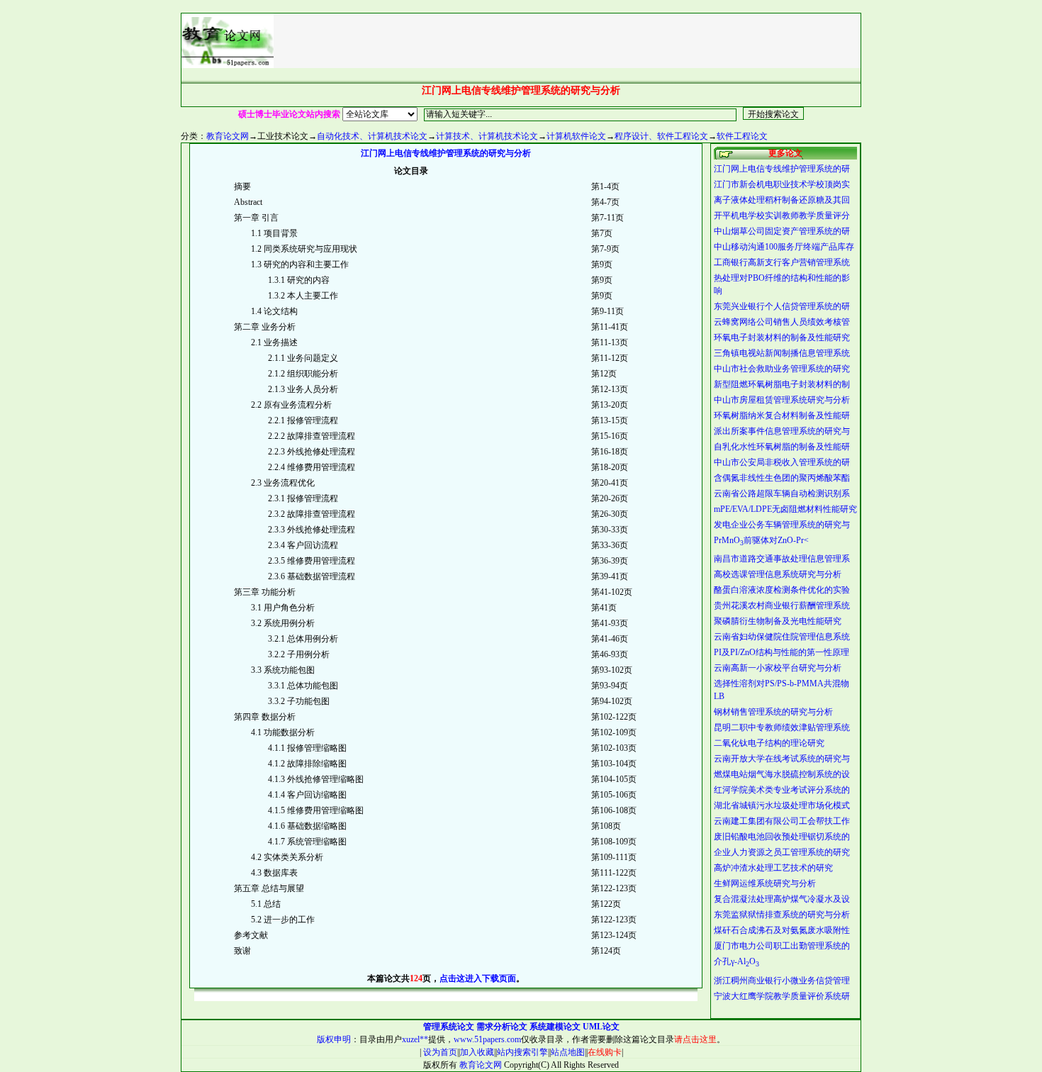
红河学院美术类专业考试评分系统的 (782, 790)
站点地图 (568, 1052)
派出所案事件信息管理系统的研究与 (782, 431)
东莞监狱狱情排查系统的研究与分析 (782, 915)
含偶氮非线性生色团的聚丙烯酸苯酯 (782, 478)
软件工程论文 (742, 136)
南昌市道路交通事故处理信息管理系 (782, 559)
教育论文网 (227, 136)
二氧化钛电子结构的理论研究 (769, 743)
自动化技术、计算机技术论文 (372, 136)
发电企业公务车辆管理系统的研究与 (782, 525)
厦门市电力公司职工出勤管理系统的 (782, 946)
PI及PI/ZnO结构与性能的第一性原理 (781, 652)
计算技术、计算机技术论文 (487, 136)
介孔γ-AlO (736, 961)
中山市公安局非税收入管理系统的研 (782, 462)
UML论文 (601, 1027)
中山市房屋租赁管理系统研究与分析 (782, 400)
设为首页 (439, 1052)
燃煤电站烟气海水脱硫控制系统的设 (782, 774)
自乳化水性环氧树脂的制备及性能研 (782, 447)
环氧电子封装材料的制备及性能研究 (782, 337)
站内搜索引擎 (522, 1052)
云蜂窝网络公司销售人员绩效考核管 (782, 322)
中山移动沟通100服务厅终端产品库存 (784, 247)
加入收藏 (477, 1052)
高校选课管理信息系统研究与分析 (777, 574)
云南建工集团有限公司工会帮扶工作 (782, 821)
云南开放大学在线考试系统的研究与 (782, 759)
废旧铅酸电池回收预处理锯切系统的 (782, 837)
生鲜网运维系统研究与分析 (765, 883)
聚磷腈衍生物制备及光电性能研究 (777, 621)
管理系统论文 (448, 1027)
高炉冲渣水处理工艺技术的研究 (773, 868)
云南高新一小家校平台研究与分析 (777, 668)
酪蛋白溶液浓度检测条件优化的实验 (782, 590)
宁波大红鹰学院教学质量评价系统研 (782, 996)
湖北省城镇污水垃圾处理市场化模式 (782, 805)
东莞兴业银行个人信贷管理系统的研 (782, 306)
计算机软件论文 (576, 136)
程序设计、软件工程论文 (661, 136)
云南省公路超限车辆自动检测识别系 (782, 493)
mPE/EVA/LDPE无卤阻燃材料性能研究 (785, 509)
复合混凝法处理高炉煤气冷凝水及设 (782, 899)
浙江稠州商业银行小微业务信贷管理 (782, 981)
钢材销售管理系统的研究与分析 (773, 712)
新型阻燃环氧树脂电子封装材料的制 (782, 384)
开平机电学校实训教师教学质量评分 (782, 215)
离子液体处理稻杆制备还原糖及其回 (782, 200)
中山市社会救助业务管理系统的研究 (782, 369)
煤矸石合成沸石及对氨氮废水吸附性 (782, 930)
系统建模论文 (555, 1027)
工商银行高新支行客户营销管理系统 (782, 262)
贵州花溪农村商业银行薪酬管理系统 (782, 605)
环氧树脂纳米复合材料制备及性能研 (782, 415)
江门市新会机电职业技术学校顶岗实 (782, 184)
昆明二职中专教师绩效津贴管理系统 (782, 727)
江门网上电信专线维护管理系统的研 (782, 169)
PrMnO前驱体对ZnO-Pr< (761, 540)
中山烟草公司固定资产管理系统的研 (782, 231)
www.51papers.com (487, 1039)
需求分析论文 (501, 1027)
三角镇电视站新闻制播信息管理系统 (782, 353)
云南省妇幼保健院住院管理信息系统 (782, 637)
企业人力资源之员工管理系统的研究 (782, 852)
